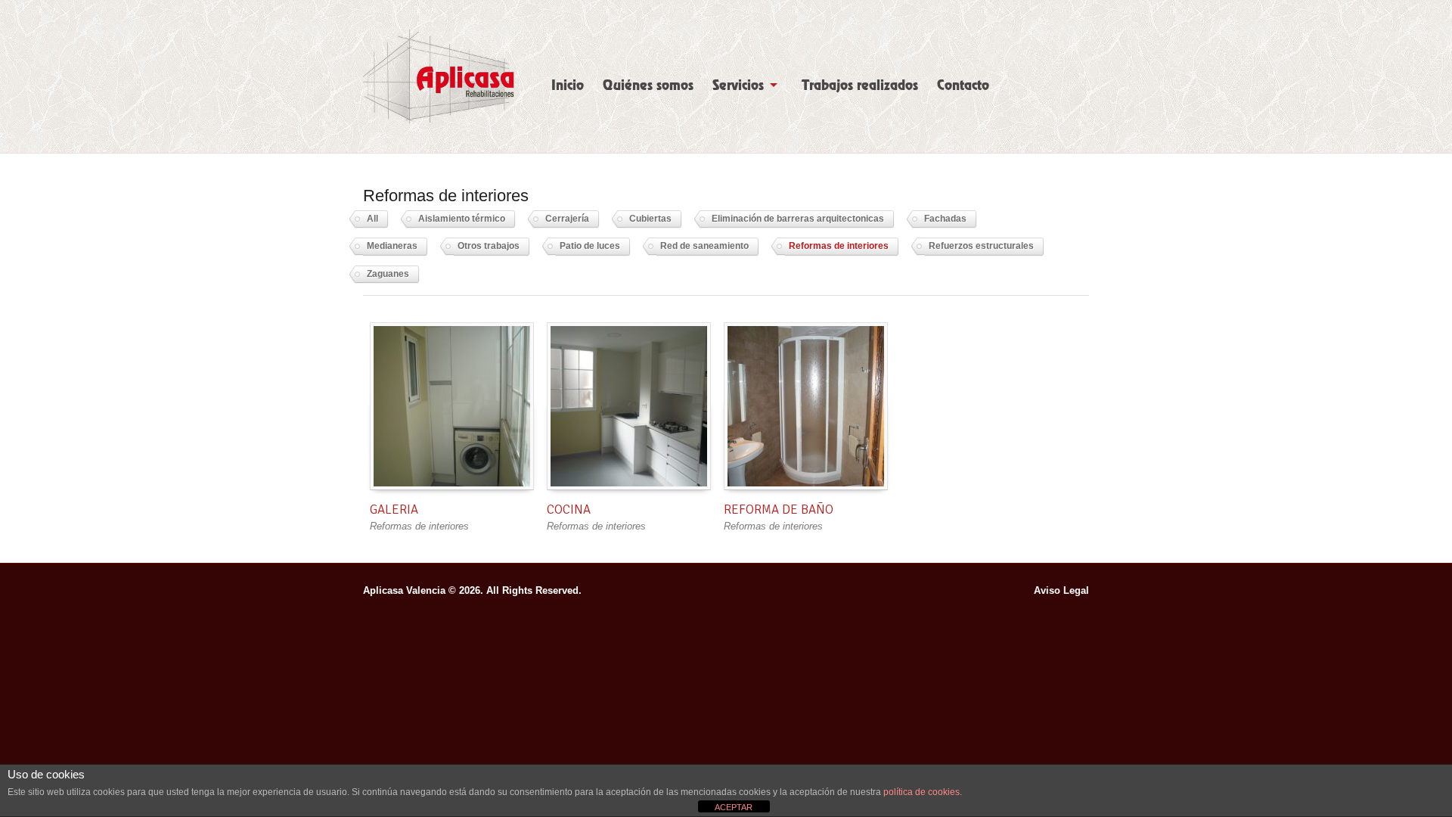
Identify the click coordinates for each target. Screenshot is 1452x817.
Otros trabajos (489, 246)
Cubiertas (650, 218)
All (372, 218)
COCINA (569, 509)
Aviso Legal (1061, 590)
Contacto (963, 85)
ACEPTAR (733, 807)
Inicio (567, 85)
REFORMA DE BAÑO (778, 509)
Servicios (738, 85)
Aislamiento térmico (461, 218)
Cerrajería (567, 218)
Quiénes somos (648, 85)
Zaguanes (388, 274)
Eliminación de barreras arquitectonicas (798, 218)
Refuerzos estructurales (981, 246)
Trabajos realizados (860, 85)
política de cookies (921, 792)
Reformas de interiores (839, 246)
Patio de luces (590, 246)
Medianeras (392, 246)
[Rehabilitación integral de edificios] (438, 76)
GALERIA (394, 509)
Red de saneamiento (704, 246)
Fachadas (945, 218)
